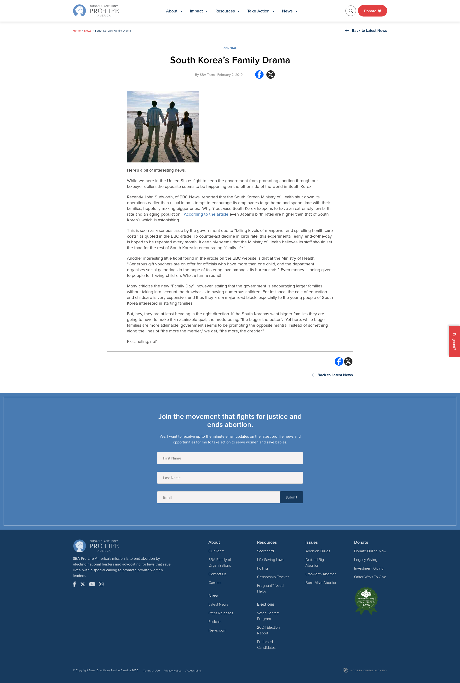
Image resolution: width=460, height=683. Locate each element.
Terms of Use (151, 670)
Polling (262, 568)
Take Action (258, 11)
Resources (225, 11)
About (172, 11)
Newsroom (217, 630)
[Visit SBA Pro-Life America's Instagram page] (101, 584)
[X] (270, 76)
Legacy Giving (365, 559)
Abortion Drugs (317, 551)
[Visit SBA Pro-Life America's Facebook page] (74, 584)
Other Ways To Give (370, 576)
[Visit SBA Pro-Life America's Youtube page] (92, 584)
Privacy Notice (173, 670)
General (230, 48)
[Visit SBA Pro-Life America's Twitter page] (82, 584)
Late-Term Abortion (321, 574)
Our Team (216, 551)
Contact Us (217, 574)
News (287, 11)
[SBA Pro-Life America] (96, 10)
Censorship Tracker (273, 576)
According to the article (207, 214)
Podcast (214, 621)
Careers (214, 582)
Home (77, 30)
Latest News (218, 604)
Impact (196, 11)
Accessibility (193, 670)
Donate (370, 10)
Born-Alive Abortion (321, 582)
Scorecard (265, 551)
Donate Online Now (370, 551)
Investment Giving (369, 568)
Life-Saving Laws (270, 559)
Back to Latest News (369, 30)
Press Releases (220, 613)
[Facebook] (259, 76)
